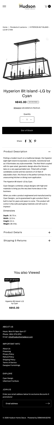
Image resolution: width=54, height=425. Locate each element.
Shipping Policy (9, 360)
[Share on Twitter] (30, 141)
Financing (7, 351)
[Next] (47, 59)
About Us (6, 349)
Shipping (17, 108)
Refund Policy (8, 357)
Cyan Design (8, 378)
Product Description (15, 151)
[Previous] (7, 59)
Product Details (13, 232)
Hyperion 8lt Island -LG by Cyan (14, 302)
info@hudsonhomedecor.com (20, 337)
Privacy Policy (8, 354)
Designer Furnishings (11, 365)
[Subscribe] (47, 403)
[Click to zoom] (47, 39)
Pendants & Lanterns (18, 27)
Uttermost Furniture (11, 381)
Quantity (27, 114)
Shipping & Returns (15, 240)
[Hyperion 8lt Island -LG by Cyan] (14, 288)
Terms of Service (10, 363)
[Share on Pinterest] (35, 141)
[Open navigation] (4, 6)
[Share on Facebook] (25, 141)
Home (5, 27)
